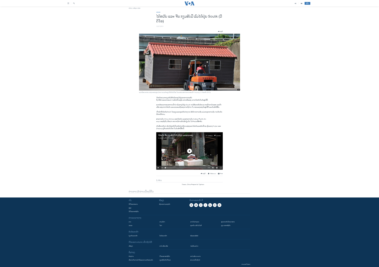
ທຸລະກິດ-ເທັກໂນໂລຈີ (196, 225)
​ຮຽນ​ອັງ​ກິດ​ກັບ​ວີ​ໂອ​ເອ (165, 260)
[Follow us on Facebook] (191, 205)
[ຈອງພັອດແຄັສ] (219, 205)
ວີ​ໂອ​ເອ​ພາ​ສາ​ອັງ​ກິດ (164, 256)
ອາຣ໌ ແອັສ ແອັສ (163, 246)
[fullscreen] (221, 168)
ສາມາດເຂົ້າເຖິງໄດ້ (195, 260)
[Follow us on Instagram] (201, 205)
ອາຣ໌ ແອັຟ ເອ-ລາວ (195, 256)
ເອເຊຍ (158, 12)
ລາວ (130, 222)
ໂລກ (160, 225)
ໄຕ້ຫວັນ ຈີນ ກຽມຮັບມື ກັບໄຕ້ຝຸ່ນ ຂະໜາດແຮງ (175, 135)
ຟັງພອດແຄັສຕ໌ (194, 236)
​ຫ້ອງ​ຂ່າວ (131, 256)
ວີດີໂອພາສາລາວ (133, 204)
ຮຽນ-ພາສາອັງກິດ (225, 225)
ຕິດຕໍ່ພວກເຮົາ (163, 236)
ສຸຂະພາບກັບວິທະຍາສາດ (228, 222)
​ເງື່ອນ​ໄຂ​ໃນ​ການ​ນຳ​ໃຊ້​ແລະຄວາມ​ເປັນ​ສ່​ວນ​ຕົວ (141, 260)
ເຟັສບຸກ (131, 246)
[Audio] (296, 3)
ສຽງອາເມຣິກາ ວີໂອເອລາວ (167, 138)
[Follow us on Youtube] (196, 205)
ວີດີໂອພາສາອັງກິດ (134, 212)
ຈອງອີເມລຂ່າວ (194, 246)
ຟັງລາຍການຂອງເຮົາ (164, 204)
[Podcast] (215, 205)
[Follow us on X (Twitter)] (205, 205)
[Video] (302, 3)
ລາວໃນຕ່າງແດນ (194, 222)
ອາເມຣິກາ (162, 222)
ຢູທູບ (130, 208)
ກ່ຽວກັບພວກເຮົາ (133, 236)
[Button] (220, 31)
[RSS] (210, 205)
